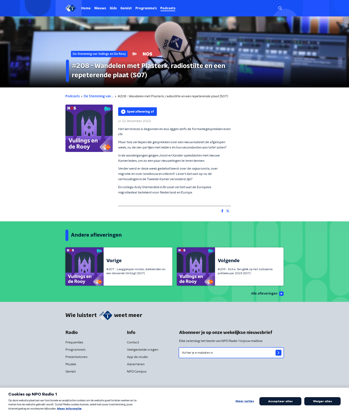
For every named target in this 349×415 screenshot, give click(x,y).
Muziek (70, 364)
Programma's (146, 8)
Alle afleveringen (264, 293)
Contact (133, 342)
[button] (280, 8)
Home (86, 8)
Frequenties (74, 342)
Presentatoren (76, 357)
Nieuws (100, 8)
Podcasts (167, 8)
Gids (113, 8)
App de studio (137, 357)
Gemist (126, 8)
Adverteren (136, 364)
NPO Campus (137, 371)
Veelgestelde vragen (142, 349)
